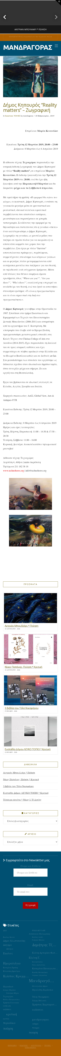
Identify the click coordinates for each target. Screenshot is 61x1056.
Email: (30, 885)
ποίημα (35, 1023)
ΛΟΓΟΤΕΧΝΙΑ (36, 1045)
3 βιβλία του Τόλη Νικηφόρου (18, 786)
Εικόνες (8, 953)
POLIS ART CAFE (38, 930)
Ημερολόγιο (11, 963)
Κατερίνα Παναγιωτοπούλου (45, 968)
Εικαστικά (9, 116)
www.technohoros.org (14, 470)
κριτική (11, 1014)
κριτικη (6, 1018)
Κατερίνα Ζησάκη (10, 967)
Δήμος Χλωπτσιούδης (14, 940)
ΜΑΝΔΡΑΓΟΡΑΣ (27, 47)
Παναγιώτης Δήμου (40, 986)
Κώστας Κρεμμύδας (16, 976)
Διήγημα (7, 944)
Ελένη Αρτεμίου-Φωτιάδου (45, 952)
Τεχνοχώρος (8, 996)
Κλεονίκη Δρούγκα (11, 971)
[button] (56, 46)
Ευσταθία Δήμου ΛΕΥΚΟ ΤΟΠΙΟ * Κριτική (25, 792)
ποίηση (8, 1028)
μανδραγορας (40, 1019)
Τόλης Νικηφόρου (40, 996)
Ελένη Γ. (34, 958)
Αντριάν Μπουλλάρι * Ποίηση (19, 772)
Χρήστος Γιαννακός (11, 1002)
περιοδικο (9, 1023)
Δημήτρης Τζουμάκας (45, 944)
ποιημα (35, 1027)
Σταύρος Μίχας (12, 993)
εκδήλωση (7, 1006)
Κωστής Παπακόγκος (40, 972)
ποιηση (33, 1032)
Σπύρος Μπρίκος (9, 990)
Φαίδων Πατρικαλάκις (11, 999)
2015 (5, 930)
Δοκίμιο (9, 948)
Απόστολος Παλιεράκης (39, 933)
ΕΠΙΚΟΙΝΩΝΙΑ (30, 1048)
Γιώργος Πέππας (38, 940)
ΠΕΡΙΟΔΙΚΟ (12, 1045)
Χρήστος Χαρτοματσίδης (45, 1004)
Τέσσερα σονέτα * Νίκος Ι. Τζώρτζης (22, 799)
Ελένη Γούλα (37, 962)
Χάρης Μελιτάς (39, 1000)
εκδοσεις (37, 1009)
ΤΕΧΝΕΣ (17, 116)
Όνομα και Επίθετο (30, 865)
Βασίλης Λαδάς (37, 937)
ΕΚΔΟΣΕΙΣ (24, 1045)
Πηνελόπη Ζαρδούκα (42, 989)
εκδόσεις (7, 1009)
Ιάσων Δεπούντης (38, 965)
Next (54, 17)
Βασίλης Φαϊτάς (9, 937)
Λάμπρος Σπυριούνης (39, 975)
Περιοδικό (8, 986)
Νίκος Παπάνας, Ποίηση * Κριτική (21, 779)
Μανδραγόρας (42, 980)
